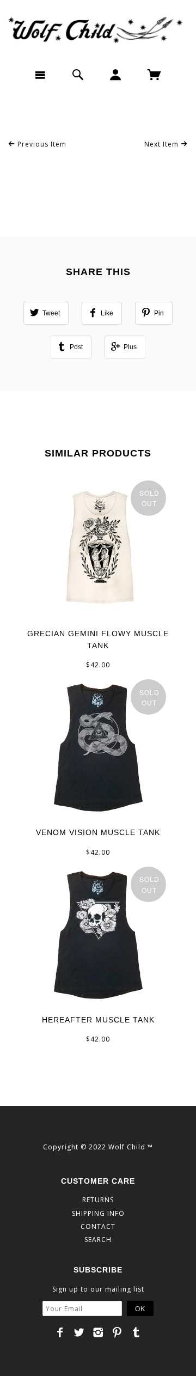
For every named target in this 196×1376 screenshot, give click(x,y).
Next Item (162, 144)
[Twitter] (79, 1332)
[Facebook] (60, 1332)
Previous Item (40, 144)
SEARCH (98, 1239)
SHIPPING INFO (98, 1213)
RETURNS (98, 1199)
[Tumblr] (136, 1332)
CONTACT (98, 1226)
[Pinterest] (117, 1332)
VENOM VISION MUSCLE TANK (98, 832)
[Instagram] (98, 1332)
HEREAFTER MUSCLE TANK (98, 1019)
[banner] (98, 30)
